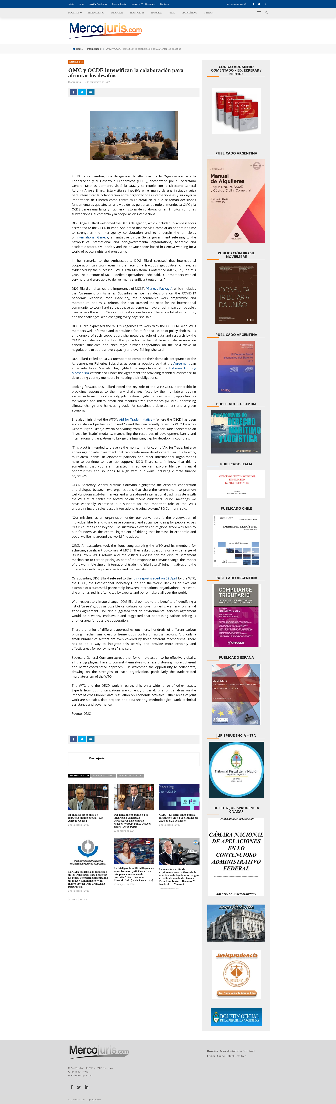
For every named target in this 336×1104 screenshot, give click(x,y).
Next (82, 899)
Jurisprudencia (119, 4)
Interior (208, 12)
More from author (104, 775)
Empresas (156, 12)
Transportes (137, 12)
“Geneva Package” (159, 288)
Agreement (182, 363)
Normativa (136, 4)
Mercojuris (74, 81)
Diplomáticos (189, 12)
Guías (81, 4)
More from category (130, 775)
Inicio (71, 4)
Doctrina (73, 12)
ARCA (171, 12)
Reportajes (150, 4)
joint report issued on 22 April (155, 578)
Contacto (164, 4)
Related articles (79, 775)
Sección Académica (98, 4)
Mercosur (117, 12)
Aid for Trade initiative (135, 419)
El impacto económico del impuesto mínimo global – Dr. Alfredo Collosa (85, 817)
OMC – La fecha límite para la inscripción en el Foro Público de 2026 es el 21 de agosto (178, 817)
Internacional (96, 12)
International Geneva (92, 237)
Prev (74, 899)
